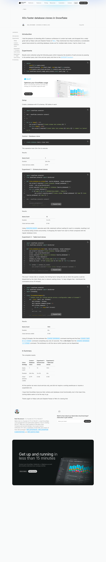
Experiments (16, 38)
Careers (70, 3)
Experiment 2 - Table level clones (17, 55)
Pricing (46, 3)
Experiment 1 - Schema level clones (17, 50)
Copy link (81, 25)
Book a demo (83, 3)
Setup (15, 40)
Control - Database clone (16, 44)
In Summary (15, 59)
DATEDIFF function (67, 57)
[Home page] (22, 3)
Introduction (16, 36)
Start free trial (32, 471)
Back (24, 9)
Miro (54, 41)
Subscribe (87, 421)
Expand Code (56, 204)
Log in (76, 3)
